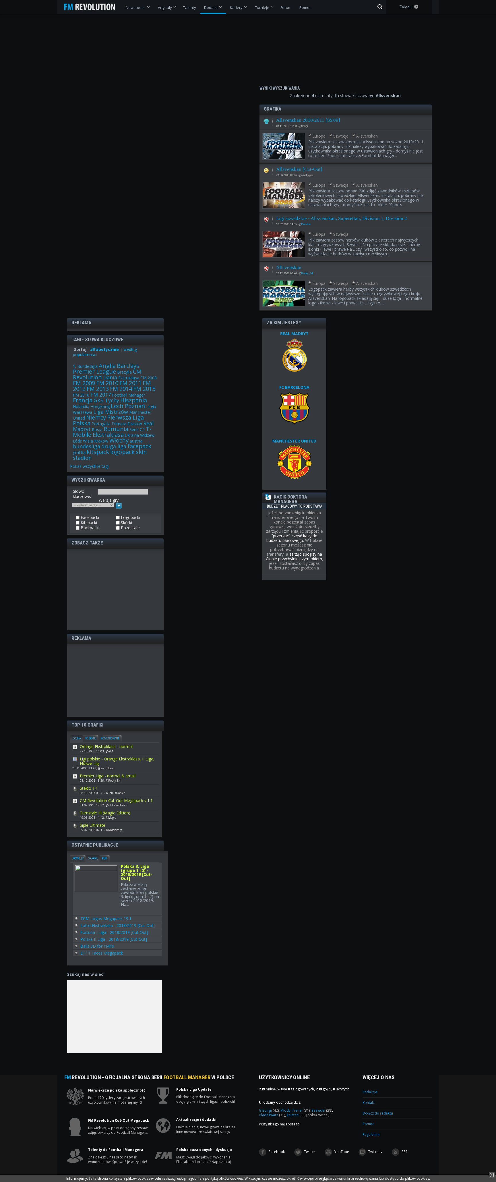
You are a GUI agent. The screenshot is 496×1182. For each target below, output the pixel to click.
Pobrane (90, 738)
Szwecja (340, 136)
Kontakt (369, 1102)
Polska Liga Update (194, 1089)
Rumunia (116, 429)
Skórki (126, 522)
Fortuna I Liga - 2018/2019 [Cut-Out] (114, 932)
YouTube (341, 1151)
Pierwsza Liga (125, 417)
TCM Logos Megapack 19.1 (105, 918)
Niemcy (96, 417)
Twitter (309, 1151)
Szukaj (380, 7)
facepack (139, 446)
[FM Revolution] (92, 6)
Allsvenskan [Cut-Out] (299, 169)
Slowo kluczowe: (82, 494)
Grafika (92, 858)
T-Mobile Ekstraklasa (112, 432)
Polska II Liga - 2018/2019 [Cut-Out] (113, 939)
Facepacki (266, 168)
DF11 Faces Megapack (101, 953)
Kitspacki (266, 119)
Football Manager (128, 395)
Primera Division (127, 423)
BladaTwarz (272, 1115)
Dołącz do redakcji (378, 1113)
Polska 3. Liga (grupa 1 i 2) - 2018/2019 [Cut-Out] (136, 872)
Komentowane (110, 738)
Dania (110, 377)
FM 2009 (84, 383)
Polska (81, 423)
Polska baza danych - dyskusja (204, 1150)
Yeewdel (321, 1110)
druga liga (113, 446)
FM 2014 (121, 389)
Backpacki (89, 527)
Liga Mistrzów (110, 411)
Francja (82, 400)
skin (141, 452)
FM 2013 (98, 389)
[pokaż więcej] (318, 1115)
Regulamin (371, 1134)
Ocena (76, 738)
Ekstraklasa (128, 378)
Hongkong (100, 406)
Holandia (81, 406)
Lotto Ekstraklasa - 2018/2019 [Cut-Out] (117, 925)
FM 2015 (144, 389)
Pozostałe (130, 527)
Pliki (104, 858)
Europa (319, 136)
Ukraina (132, 435)
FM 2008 (148, 378)
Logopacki (266, 218)
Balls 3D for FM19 (97, 946)
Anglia (107, 366)
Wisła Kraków (95, 441)
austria (136, 441)
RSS (404, 1151)
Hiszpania (133, 400)
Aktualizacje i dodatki (196, 1119)
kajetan (296, 1115)
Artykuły (77, 858)
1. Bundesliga (85, 366)
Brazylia (124, 372)
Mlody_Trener (295, 1110)
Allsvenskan (367, 136)
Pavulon (306, 224)
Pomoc (368, 1123)
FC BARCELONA (294, 387)
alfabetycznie (104, 349)
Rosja (97, 429)
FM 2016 (81, 395)
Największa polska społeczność (116, 1090)
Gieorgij (269, 1110)
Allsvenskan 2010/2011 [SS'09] (308, 120)
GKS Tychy (106, 400)
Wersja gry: (109, 500)
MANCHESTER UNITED (294, 441)
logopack (122, 452)
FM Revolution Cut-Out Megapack (118, 1120)
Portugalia (101, 423)
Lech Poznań (128, 406)
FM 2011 (130, 383)
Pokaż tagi (89, 466)
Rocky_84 (307, 273)
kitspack (98, 452)
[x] (491, 1174)
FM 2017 (100, 394)
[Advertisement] (115, 589)
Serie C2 (137, 429)
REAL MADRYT (294, 333)
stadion (82, 457)
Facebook (276, 1151)
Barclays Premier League (106, 368)
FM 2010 (107, 383)
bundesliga (86, 446)
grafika (79, 452)
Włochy (119, 440)
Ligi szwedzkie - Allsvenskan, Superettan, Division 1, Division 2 (341, 218)
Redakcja (370, 1092)
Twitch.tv (374, 1151)
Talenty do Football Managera (115, 1150)
